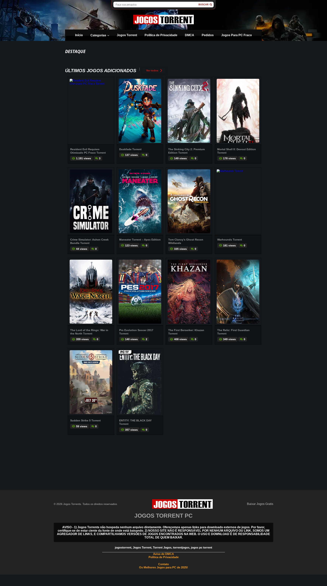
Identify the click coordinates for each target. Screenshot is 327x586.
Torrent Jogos (162, 547)
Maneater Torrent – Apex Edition (140, 239)
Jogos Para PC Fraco (236, 35)
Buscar (204, 4)
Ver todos (152, 70)
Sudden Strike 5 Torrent (85, 420)
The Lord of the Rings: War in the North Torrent (89, 332)
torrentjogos (181, 547)
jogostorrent (123, 547)
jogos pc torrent (201, 547)
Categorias (98, 35)
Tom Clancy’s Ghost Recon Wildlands (185, 241)
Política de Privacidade (161, 35)
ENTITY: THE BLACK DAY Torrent (135, 422)
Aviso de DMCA (163, 554)
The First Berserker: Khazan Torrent (186, 332)
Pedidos (208, 35)
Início (79, 35)
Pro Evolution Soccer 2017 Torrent (136, 332)
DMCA (189, 35)
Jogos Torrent (127, 35)
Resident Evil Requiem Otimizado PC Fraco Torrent (88, 151)
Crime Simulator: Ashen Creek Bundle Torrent (89, 241)
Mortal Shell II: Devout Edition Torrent (236, 151)
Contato (163, 564)
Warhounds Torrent (229, 239)
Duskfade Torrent (130, 149)
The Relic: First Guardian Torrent (233, 332)
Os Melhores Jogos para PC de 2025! (163, 567)
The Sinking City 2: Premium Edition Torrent (186, 151)
